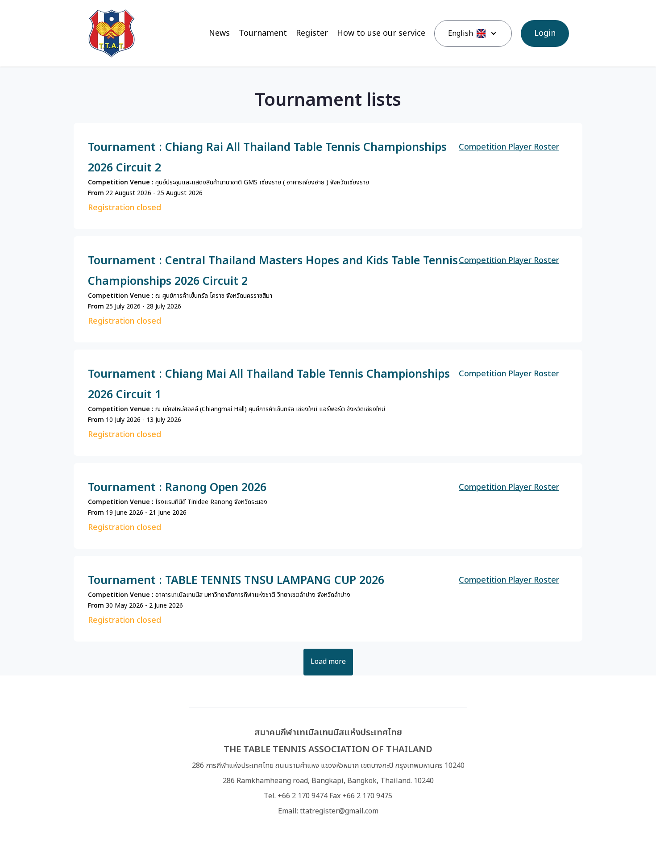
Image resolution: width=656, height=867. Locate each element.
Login (545, 33)
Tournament (263, 33)
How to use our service (381, 33)
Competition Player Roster (509, 147)
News (219, 33)
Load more (328, 661)
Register (312, 33)
